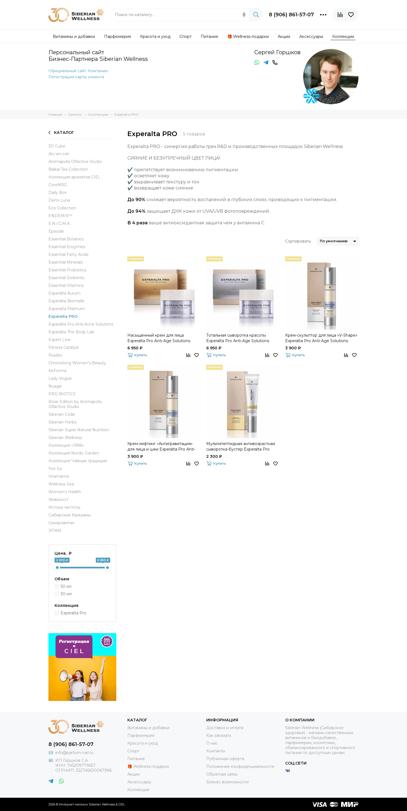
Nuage (55, 386)
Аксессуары (139, 781)
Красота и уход (142, 743)
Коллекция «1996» (66, 445)
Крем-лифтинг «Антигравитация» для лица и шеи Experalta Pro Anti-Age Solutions (161, 446)
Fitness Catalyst (63, 347)
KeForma (57, 370)
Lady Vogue (60, 378)
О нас (212, 743)
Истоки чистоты (64, 507)
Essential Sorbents (66, 277)
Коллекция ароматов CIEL (74, 177)
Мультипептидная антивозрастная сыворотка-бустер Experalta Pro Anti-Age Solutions (240, 446)
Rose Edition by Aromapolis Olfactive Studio (75, 404)
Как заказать (218, 735)
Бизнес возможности (227, 781)
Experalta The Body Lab (71, 331)
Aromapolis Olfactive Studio (75, 161)
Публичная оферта (225, 758)
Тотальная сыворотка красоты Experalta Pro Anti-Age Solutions (237, 338)
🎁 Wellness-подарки (148, 766)
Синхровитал (61, 522)
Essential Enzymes (66, 246)
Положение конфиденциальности (240, 766)
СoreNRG (57, 184)
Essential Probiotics (67, 269)
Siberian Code (61, 414)
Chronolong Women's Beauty (77, 362)
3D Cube (56, 146)
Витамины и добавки (148, 727)
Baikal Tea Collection (68, 169)
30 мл (66, 593)
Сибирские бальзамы (69, 515)
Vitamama (58, 476)
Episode (56, 231)
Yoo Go (55, 468)
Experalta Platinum (66, 308)
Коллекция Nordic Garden (73, 453)
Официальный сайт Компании (78, 70)
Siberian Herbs (62, 422)
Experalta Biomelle (66, 300)
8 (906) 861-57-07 (291, 15)
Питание (136, 758)
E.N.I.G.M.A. (59, 223)
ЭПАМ (54, 530)
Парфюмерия (140, 735)
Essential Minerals (65, 262)
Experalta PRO (63, 316)
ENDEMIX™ (60, 215)
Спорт (133, 750)
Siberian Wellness (65, 437)
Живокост (58, 499)
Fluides (55, 355)
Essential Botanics (66, 238)
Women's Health (64, 491)
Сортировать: (298, 241)
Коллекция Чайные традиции (77, 460)
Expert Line (59, 339)
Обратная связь (222, 774)
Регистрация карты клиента (76, 76)
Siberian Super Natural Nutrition (78, 429)
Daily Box (57, 192)
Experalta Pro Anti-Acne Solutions (80, 324)
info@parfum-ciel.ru (74, 752)
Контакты (215, 750)
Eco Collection (62, 208)
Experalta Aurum (64, 293)
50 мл (66, 586)
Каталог (64, 132)
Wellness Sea (61, 484)
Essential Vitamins (66, 285)
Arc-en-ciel (58, 153)
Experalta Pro (73, 612)
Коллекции (138, 789)
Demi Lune (59, 200)
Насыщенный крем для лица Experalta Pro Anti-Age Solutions (158, 338)
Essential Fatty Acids (68, 254)
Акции (133, 774)
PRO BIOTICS (62, 393)
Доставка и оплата (224, 727)
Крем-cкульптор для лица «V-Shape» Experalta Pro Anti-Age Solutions (321, 338)
